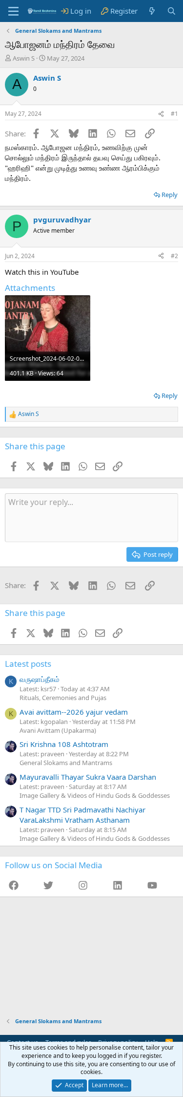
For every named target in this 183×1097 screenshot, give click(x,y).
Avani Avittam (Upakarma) (58, 730)
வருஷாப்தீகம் (40, 679)
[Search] (171, 11)
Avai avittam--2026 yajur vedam (74, 712)
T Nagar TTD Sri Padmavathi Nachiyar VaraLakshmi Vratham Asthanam (82, 815)
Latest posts (28, 663)
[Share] (161, 114)
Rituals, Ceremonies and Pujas (63, 697)
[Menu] (13, 11)
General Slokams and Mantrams (66, 762)
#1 (174, 114)
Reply (170, 194)
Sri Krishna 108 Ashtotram (64, 744)
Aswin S (24, 58)
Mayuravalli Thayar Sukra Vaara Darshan (88, 777)
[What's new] (152, 11)
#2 (174, 256)
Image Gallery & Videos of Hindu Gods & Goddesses (95, 795)
